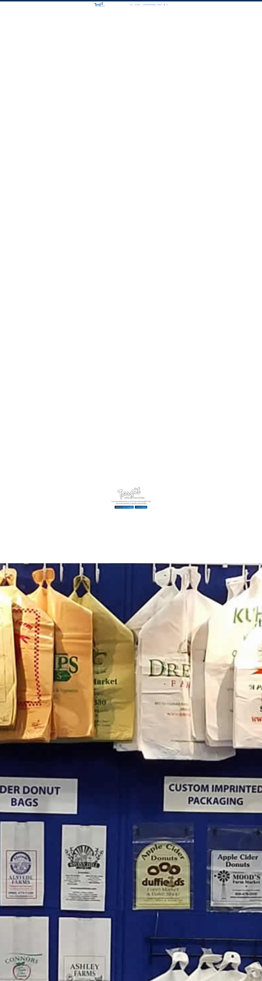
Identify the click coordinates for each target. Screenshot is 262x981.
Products (137, 4)
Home (131, 4)
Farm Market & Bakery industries (132, 503)
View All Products (141, 507)
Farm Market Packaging (149, 4)
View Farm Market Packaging (124, 507)
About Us (159, 4)
